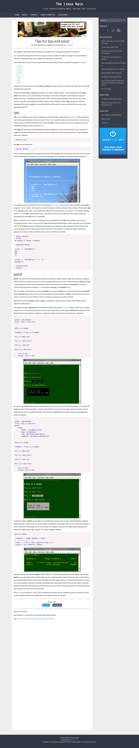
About (24, 15)
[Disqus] (52, 649)
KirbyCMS (75, 740)
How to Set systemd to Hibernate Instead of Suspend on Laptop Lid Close (112, 83)
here (42, 126)
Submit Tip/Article (48, 15)
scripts (25, 619)
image (19, 592)
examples (56, 205)
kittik (20, 66)
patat (19, 71)
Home (17, 15)
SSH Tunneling (106, 89)
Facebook (57, 605)
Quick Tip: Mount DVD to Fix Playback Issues (111, 104)
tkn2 (19, 78)
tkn (19, 75)
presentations (50, 619)
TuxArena (104, 123)
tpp (19, 80)
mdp (19, 68)
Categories (62, 15)
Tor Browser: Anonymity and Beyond (111, 58)
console (38, 619)
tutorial (20, 619)
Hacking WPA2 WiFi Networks (111, 73)
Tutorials (69, 45)
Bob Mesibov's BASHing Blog (111, 115)
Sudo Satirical (105, 119)
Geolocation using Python (110, 47)
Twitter (46, 605)
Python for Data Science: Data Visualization (111, 52)
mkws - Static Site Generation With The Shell (113, 42)
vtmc (19, 82)
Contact (34, 15)
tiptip (20, 73)
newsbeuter (73, 117)
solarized (66, 307)
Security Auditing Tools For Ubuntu (113, 69)
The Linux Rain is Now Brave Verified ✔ (113, 64)
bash (43, 619)
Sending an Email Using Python (111, 77)
